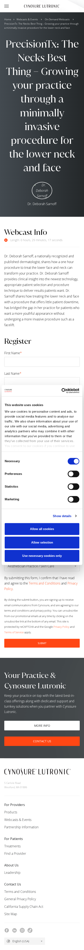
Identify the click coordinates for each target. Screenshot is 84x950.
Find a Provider (15, 853)
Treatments (12, 846)
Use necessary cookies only (42, 555)
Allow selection (42, 542)
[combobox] (24, 941)
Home (7, 19)
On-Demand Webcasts (57, 19)
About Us (11, 865)
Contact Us (12, 884)
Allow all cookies (42, 529)
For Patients (13, 838)
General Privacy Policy (20, 899)
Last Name (12, 373)
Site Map (10, 914)
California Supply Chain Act (23, 906)
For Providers (14, 804)
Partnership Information (21, 827)
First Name (13, 353)
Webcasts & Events (27, 19)
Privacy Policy (61, 627)
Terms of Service (14, 632)
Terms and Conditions (44, 583)
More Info (42, 726)
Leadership (12, 872)
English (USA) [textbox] (20, 941)
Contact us (42, 741)
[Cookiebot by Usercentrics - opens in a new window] (61, 390)
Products (10, 812)
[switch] (73, 474)
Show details (62, 516)
